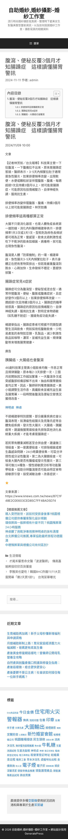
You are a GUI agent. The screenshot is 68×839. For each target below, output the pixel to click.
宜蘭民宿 (12, 734)
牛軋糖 (48, 745)
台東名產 (19, 728)
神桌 (19, 407)
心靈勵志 (23, 735)
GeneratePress (34, 833)
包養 (42, 720)
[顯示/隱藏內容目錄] (55, 94)
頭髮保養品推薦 (26, 770)
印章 (50, 719)
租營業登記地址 (40, 755)
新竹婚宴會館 (40, 733)
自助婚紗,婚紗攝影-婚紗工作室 (34, 13)
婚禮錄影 (51, 727)
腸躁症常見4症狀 (29, 110)
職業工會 (21, 759)
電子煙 (29, 765)
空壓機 (32, 800)
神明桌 (9, 407)
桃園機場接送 (23, 739)
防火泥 (18, 766)
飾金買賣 (25, 775)
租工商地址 (24, 755)
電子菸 (41, 765)
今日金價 (26, 712)
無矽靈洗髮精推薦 (25, 745)
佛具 (26, 720)
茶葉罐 (38, 805)
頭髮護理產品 (44, 770)
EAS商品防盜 (12, 713)
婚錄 (59, 728)
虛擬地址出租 (48, 759)
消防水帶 (50, 740)
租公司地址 (49, 751)
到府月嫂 (34, 720)
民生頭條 (39, 739)
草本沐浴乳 (33, 759)
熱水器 (38, 746)
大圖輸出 (34, 727)
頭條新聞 (50, 766)
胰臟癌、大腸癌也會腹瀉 (32, 114)
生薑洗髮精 (23, 750)
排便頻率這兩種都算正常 (32, 107)
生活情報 (15, 555)
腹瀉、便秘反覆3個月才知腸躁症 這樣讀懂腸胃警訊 (33, 101)
